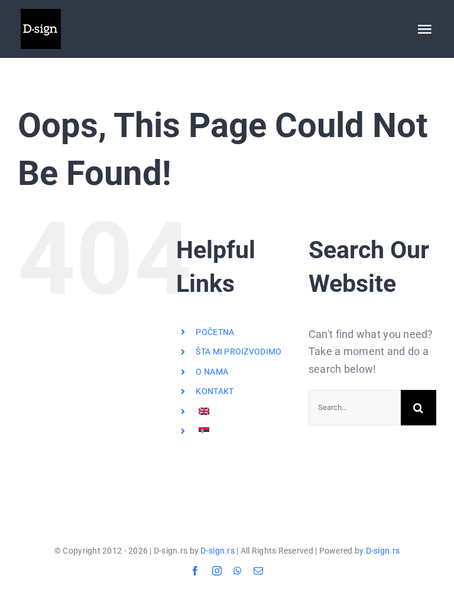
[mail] (258, 570)
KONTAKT (215, 391)
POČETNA (215, 332)
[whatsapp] (238, 570)
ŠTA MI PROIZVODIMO (238, 351)
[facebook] (195, 570)
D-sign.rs (217, 550)
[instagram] (217, 570)
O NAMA (212, 371)
